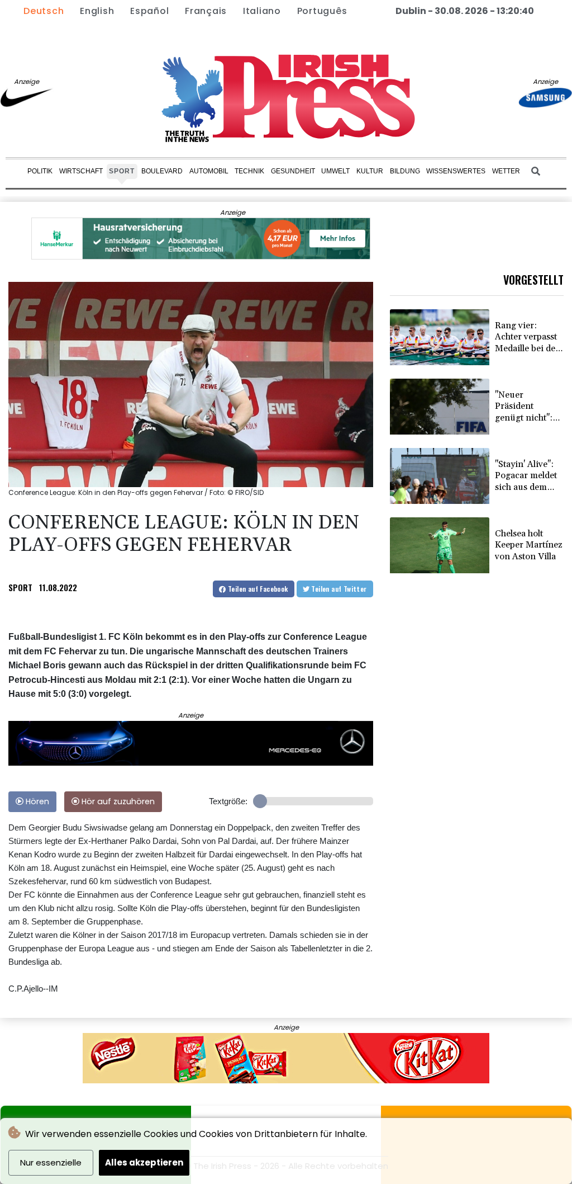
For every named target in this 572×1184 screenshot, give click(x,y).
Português (322, 10)
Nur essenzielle (51, 1162)
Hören (36, 801)
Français (206, 10)
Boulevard (162, 171)
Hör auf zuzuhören (117, 801)
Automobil (208, 171)
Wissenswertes (455, 171)
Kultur (369, 171)
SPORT (20, 587)
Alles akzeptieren (144, 1162)
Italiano (262, 10)
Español (149, 10)
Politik (40, 171)
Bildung (405, 171)
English (97, 10)
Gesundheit (293, 171)
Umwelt (335, 171)
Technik (249, 171)
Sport (122, 171)
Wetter (506, 171)
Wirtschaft (81, 171)
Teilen (257, 588)
